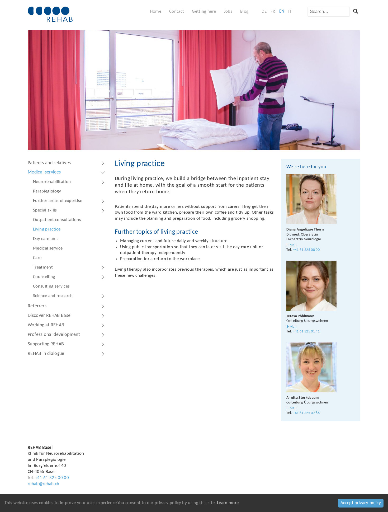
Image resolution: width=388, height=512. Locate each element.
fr (273, 11)
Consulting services (51, 286)
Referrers (37, 306)
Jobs (228, 11)
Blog (244, 11)
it (290, 11)
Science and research (53, 296)
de (264, 11)
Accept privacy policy (360, 503)
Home (155, 11)
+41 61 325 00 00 (306, 250)
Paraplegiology (47, 191)
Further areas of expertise (57, 201)
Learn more (228, 503)
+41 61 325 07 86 (306, 413)
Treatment (43, 267)
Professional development (54, 334)
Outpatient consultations (57, 220)
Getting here (204, 11)
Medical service (48, 248)
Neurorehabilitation (52, 182)
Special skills (45, 210)
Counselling (44, 277)
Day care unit (45, 239)
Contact (176, 11)
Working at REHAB (46, 325)
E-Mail (291, 245)
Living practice (46, 229)
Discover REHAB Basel (50, 315)
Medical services (44, 172)
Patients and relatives (49, 163)
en (282, 11)
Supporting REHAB (46, 344)
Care (37, 258)
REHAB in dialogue (46, 353)
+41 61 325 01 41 (306, 331)
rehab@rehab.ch (43, 484)
